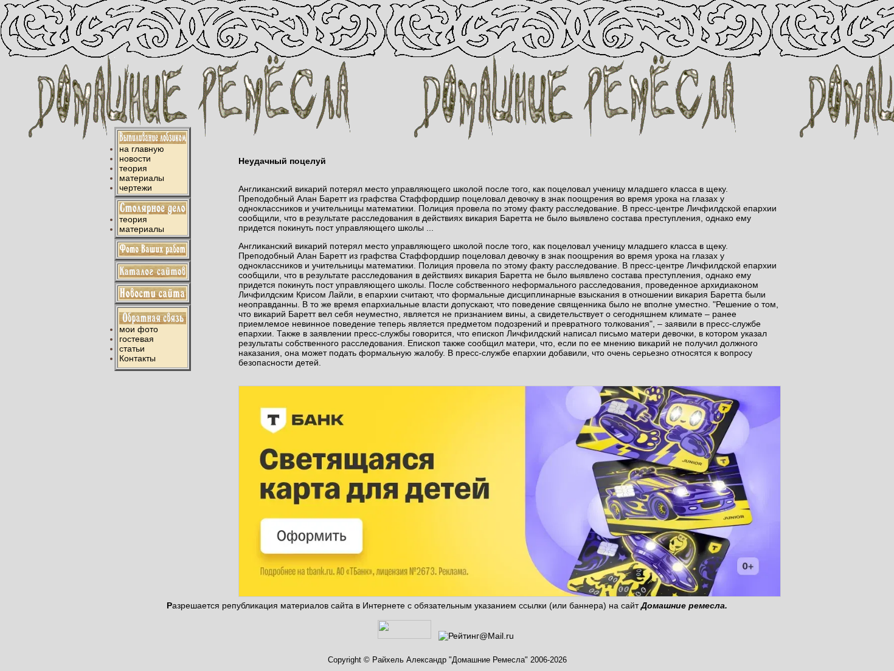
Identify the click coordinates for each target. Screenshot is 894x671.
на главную (141, 149)
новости (135, 158)
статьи (132, 348)
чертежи (135, 187)
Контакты (137, 358)
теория (133, 168)
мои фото (138, 329)
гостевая (136, 339)
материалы (141, 178)
